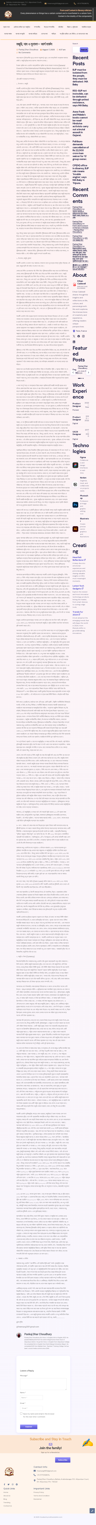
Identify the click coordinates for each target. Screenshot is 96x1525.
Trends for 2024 (78, 613)
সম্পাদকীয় (37, 27)
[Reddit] (17, 1484)
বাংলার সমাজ (8, 34)
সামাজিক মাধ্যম (86, 27)
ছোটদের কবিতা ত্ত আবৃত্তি (22, 27)
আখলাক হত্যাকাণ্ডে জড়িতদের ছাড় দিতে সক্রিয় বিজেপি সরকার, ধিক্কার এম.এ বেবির (81, 214)
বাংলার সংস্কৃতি (20, 34)
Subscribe (62, 1460)
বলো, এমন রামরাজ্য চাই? (80, 239)
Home (6, 1492)
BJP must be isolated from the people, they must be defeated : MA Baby (80, 77)
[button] (73, 372)
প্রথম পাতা (6, 27)
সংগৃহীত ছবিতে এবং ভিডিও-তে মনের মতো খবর (74, 34)
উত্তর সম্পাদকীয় (49, 27)
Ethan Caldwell (81, 282)
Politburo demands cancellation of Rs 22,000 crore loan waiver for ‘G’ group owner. (81, 150)
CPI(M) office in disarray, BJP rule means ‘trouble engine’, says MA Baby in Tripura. (81, 174)
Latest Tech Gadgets (78, 587)
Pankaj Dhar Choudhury (77, 208)
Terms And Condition (42, 1496)
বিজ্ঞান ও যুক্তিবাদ (72, 27)
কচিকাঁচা (60, 27)
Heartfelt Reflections (78, 559)
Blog (5, 1499)
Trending (7, 1502)
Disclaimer (38, 1499)
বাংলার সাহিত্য (33, 34)
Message (24, 1376)
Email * (23, 1403)
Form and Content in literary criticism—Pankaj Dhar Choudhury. (80, 229)
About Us (7, 1496)
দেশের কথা (44, 34)
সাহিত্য (54, 34)
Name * (23, 1392)
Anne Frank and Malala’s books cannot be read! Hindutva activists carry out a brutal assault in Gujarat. (80, 123)
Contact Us (8, 1506)
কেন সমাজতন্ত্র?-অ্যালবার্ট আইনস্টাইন (80, 268)
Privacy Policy (39, 1492)
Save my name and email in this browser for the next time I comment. (38, 1415)
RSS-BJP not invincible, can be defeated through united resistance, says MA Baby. (81, 98)
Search (75, 44)
